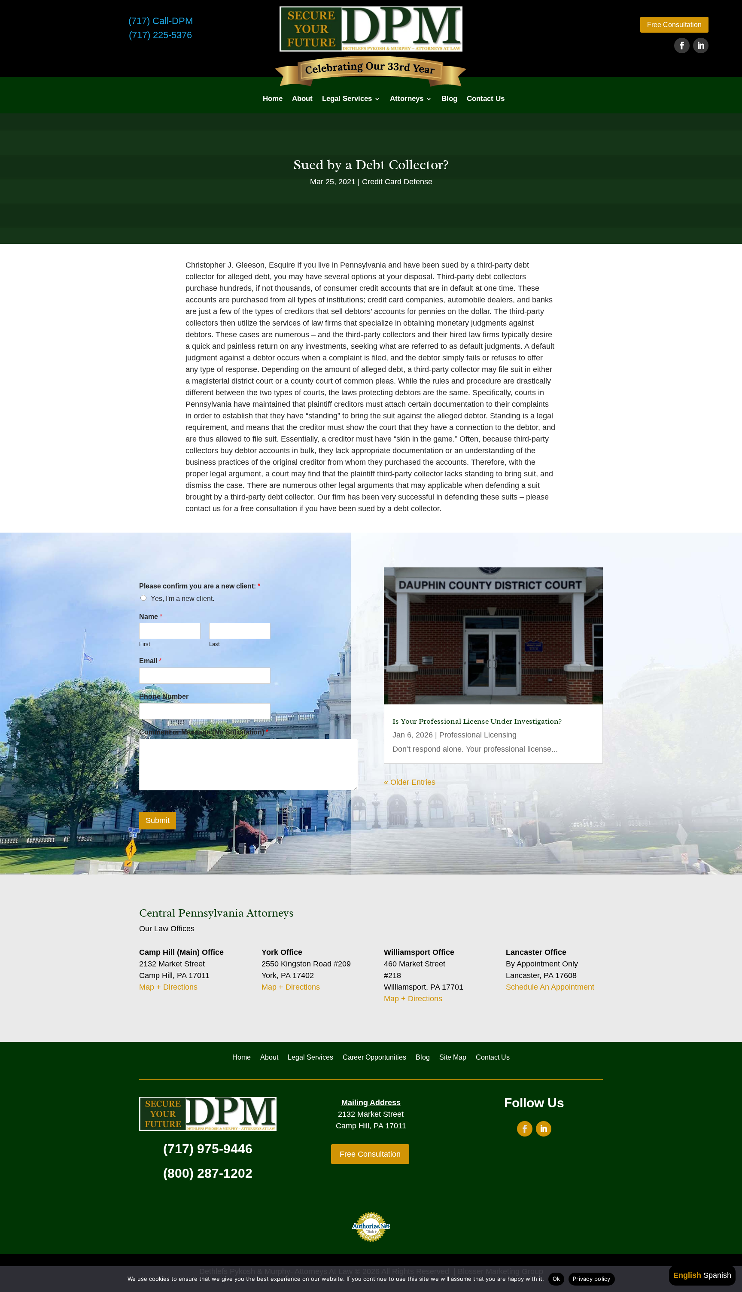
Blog (449, 98)
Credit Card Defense (397, 181)
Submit (158, 820)
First (144, 644)
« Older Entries (409, 782)
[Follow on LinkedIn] (701, 45)
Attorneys (406, 98)
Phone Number (164, 696)
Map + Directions (168, 987)
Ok (556, 1278)
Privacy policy (592, 1278)
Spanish (717, 1275)
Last (214, 644)
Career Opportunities (374, 1057)
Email (150, 660)
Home (273, 98)
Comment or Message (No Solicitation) (203, 732)
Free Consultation (674, 24)
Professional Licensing (478, 735)
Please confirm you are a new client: (199, 586)
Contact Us (486, 98)
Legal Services (347, 98)
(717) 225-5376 (160, 35)
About (302, 98)
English (687, 1275)
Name (150, 616)
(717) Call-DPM (160, 20)
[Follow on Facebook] (682, 45)
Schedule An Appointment (550, 987)
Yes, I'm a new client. (182, 598)
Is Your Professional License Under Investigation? (477, 721)
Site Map (452, 1057)
